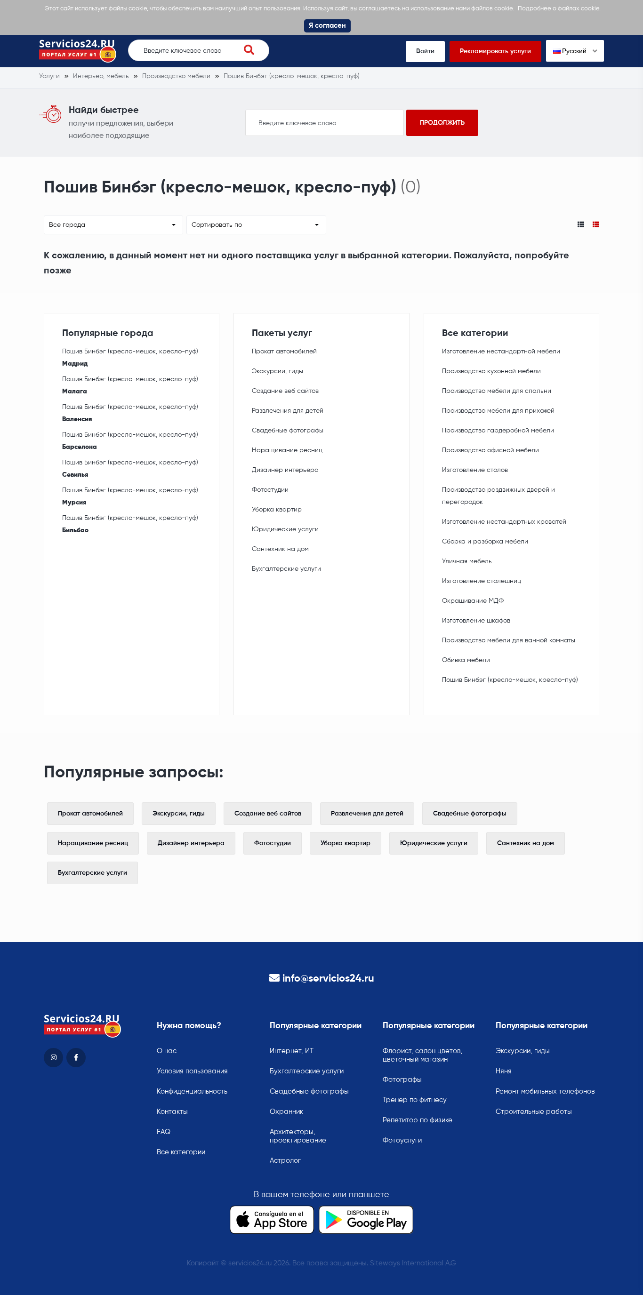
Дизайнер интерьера (285, 470)
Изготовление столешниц (481, 581)
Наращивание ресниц (287, 450)
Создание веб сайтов (285, 391)
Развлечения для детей (287, 411)
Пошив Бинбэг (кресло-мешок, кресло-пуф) (130, 357)
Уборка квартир (277, 509)
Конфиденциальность (192, 1091)
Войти (425, 51)
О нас (167, 1051)
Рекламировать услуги (495, 51)
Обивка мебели (466, 660)
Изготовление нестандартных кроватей (504, 522)
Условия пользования (192, 1071)
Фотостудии (270, 490)
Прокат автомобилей (284, 351)
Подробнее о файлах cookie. (559, 9)
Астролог (285, 1160)
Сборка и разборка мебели (485, 541)
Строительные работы (534, 1111)
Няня (504, 1071)
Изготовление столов (475, 470)
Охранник (286, 1111)
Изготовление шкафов (476, 620)
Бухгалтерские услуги (286, 569)
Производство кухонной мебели (491, 371)
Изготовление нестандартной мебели (501, 351)
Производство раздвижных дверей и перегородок (498, 496)
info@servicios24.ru (328, 979)
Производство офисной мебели (490, 450)
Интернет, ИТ (291, 1051)
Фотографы (402, 1079)
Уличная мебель (467, 561)
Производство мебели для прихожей (498, 411)
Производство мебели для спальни (496, 391)
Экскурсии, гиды (277, 371)
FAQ (163, 1131)
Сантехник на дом (280, 549)
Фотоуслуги (402, 1140)
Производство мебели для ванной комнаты (508, 640)
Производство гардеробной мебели (498, 430)
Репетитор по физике (417, 1120)
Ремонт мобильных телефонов (545, 1091)
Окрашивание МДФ (473, 601)
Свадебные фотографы (287, 430)
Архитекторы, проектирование (298, 1136)
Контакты (172, 1111)
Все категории (181, 1152)
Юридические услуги (285, 529)
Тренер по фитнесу (415, 1099)
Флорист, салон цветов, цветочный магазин (423, 1055)
